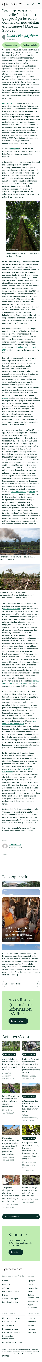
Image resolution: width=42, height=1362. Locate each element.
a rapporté (14, 149)
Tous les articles (12, 1217)
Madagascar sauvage (11, 1318)
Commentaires (11, 45)
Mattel (32, 492)
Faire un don (33, 1288)
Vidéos (5, 1281)
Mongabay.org (8, 1325)
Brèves (5, 1295)
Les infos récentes (10, 1302)
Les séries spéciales (10, 1291)
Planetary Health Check (12, 1332)
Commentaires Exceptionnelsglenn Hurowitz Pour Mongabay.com (22, 36)
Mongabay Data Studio (12, 1342)
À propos (31, 1281)
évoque (5, 398)
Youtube (31, 1325)
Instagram (32, 1322)
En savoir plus (17, 1021)
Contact (31, 1284)
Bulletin (14, 1252)
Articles (5, 1288)
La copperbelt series (13, 984)
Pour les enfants (9, 1322)
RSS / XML (32, 1332)
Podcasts (6, 1284)
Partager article (30, 45)
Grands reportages (10, 1299)
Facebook (32, 1329)
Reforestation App (10, 1329)
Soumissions (33, 1301)
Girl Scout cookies (18, 492)
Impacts (31, 1291)
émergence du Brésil (11, 609)
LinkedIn (31, 1318)
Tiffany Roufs (15, 845)
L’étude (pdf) (7, 103)
